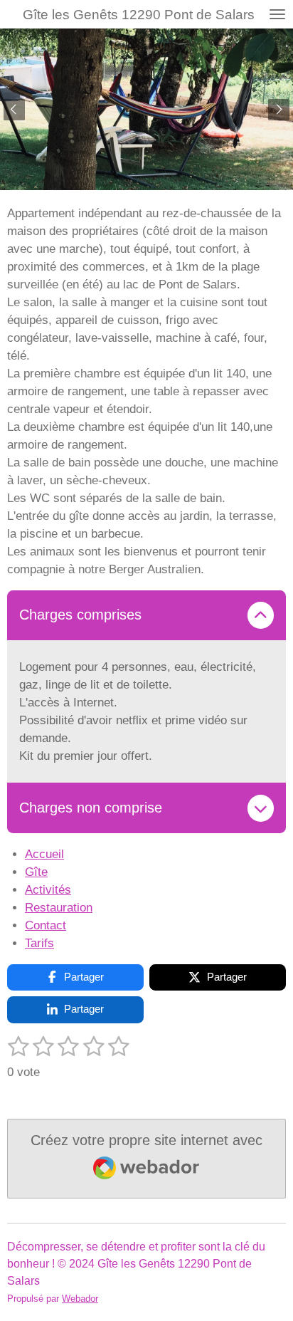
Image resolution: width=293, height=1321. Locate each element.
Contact (45, 925)
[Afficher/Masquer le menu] (277, 14)
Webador (80, 1298)
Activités (48, 890)
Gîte (36, 872)
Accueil (44, 854)
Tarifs (39, 943)
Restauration (58, 907)
